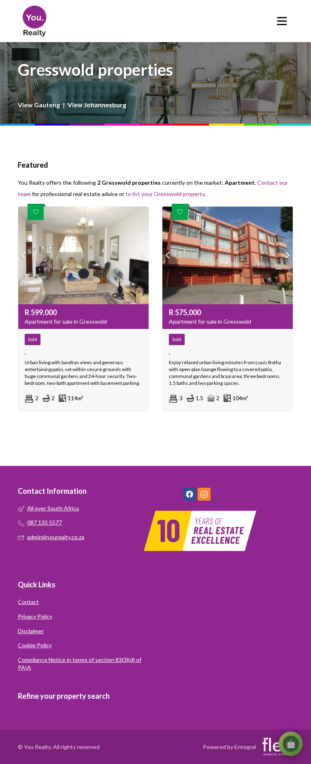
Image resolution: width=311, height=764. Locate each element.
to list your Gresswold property (165, 193)
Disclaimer (31, 630)
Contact (28, 601)
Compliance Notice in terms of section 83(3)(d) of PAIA (79, 663)
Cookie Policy (35, 645)
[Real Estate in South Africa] (34, 21)
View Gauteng (39, 105)
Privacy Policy (35, 616)
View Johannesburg (97, 105)
